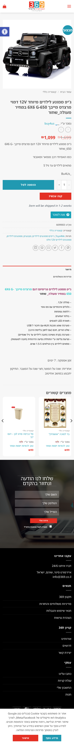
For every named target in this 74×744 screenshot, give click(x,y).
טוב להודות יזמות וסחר (58, 445)
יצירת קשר (64, 653)
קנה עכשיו (55, 196)
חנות (68, 694)
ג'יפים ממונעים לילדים (43, 236)
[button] (4, 31)
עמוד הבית (65, 92)
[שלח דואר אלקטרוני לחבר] (49, 248)
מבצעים (27, 236)
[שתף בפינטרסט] (42, 248)
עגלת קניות (64, 681)
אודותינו (66, 639)
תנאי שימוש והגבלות (58, 611)
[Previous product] (61, 129)
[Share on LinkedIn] (36, 248)
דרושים (67, 646)
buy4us (49, 123)
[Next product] (68, 129)
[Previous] (71, 427)
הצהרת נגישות (62, 618)
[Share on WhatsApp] (68, 248)
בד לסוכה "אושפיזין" (59, 434)
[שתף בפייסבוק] (61, 248)
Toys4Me (60, 236)
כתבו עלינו (65, 674)
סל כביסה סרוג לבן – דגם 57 (20, 435)
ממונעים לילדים (14, 236)
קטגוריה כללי (49, 92)
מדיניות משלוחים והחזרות (55, 604)
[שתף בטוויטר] (55, 248)
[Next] (3, 427)
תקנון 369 (65, 597)
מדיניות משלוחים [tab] (62, 276)
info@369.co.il (62, 577)
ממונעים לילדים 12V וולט (59, 239)
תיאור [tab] (68, 269)
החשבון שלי (64, 688)
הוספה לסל (28, 185)
